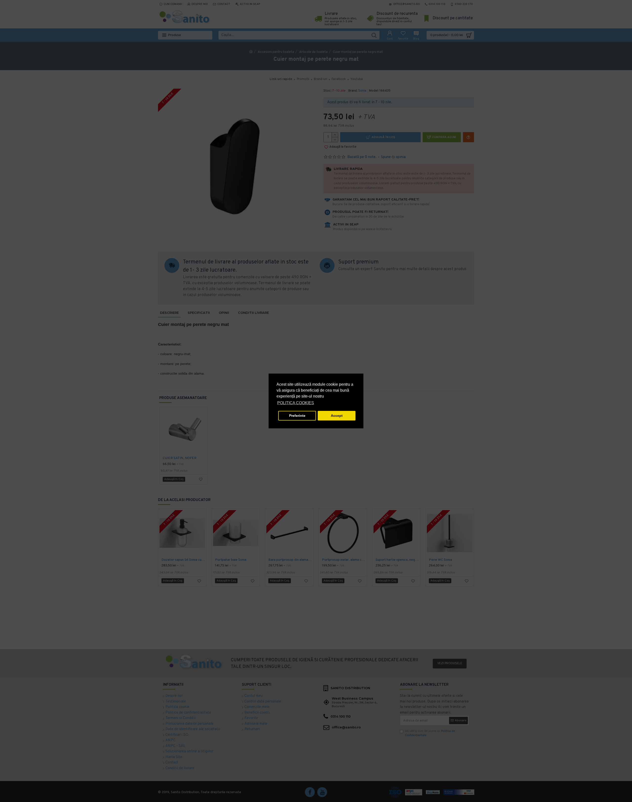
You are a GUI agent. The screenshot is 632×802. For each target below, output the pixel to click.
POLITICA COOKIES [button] (295, 403)
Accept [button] (337, 416)
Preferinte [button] (297, 416)
